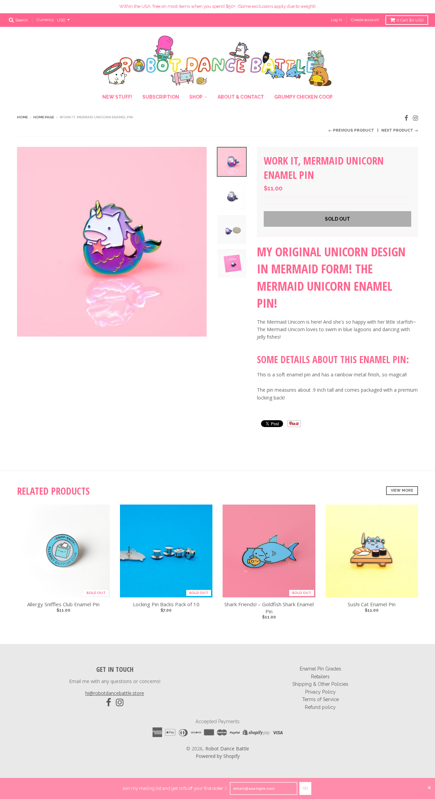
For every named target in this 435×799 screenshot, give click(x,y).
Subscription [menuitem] (160, 97)
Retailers (320, 676)
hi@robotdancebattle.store (114, 693)
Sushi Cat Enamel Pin (372, 604)
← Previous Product (351, 130)
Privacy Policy (320, 692)
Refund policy (320, 707)
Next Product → (399, 130)
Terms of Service (320, 699)
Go (305, 788)
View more (402, 490)
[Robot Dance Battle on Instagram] (415, 118)
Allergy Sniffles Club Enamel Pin (63, 604)
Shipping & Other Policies (320, 684)
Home (22, 117)
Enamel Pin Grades (320, 669)
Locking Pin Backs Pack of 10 (166, 604)
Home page (43, 117)
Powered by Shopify (218, 756)
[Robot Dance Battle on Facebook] (406, 118)
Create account (365, 19)
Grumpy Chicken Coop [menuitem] (303, 97)
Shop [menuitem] (196, 97)
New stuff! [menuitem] (117, 97)
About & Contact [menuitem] (241, 97)
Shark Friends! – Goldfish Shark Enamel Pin (269, 608)
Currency (45, 19)
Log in (336, 19)
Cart (410, 20)
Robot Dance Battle (227, 748)
